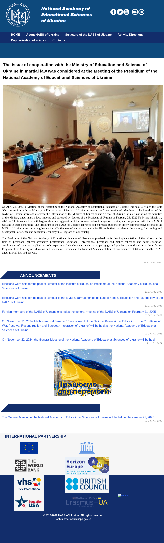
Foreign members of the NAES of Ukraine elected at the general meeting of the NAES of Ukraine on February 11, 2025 (79, 311)
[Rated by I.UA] (123, 495)
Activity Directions (130, 34)
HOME (15, 34)
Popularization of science (28, 40)
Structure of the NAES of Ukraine (88, 34)
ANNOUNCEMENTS (38, 275)
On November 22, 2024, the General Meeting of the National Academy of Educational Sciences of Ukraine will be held (78, 339)
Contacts (58, 40)
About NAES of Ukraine (42, 34)
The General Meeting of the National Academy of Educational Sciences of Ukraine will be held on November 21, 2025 (78, 417)
